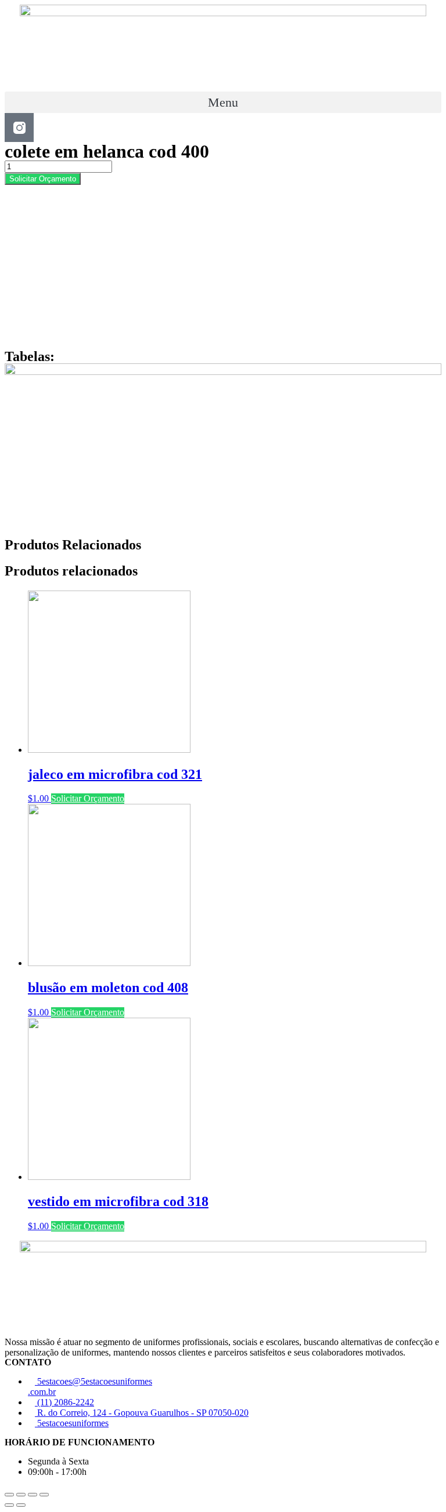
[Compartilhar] (21, 1494)
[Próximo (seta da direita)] (21, 1505)
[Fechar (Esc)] (9, 1494)
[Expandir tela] (32, 1494)
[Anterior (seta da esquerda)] (9, 1505)
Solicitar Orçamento (42, 178)
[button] (223, 102)
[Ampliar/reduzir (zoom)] (44, 1494)
